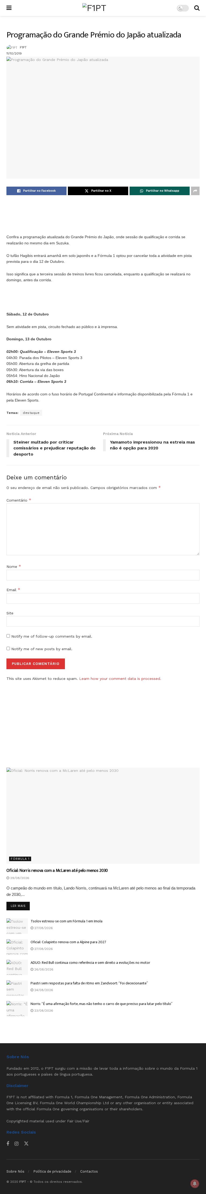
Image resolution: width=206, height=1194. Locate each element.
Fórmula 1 (20, 859)
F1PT (23, 47)
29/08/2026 (19, 878)
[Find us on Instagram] (16, 1144)
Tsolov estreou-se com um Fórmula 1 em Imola (66, 921)
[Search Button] (197, 8)
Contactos (89, 1171)
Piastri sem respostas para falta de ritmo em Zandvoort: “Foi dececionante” (89, 983)
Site (9, 613)
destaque (31, 413)
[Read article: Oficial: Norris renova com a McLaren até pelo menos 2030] (103, 816)
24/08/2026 (43, 990)
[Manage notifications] (194, 1183)
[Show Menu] (9, 8)
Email (13, 590)
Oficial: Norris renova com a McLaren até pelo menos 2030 (57, 870)
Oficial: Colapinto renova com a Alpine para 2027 (68, 942)
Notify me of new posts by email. (41, 649)
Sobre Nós (15, 1171)
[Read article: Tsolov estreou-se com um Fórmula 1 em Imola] (17, 926)
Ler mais (20, 906)
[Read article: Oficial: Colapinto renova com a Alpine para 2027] (17, 946)
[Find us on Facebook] (7, 1144)
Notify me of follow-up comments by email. (51, 636)
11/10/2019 (14, 53)
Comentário (18, 500)
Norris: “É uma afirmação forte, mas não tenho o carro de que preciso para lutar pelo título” (101, 1004)
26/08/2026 (43, 969)
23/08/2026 (43, 1010)
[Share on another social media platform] (195, 191)
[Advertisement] (103, 221)
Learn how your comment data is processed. (120, 678)
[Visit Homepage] (94, 8)
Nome (13, 566)
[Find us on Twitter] (26, 1144)
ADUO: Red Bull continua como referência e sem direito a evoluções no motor (90, 963)
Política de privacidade (52, 1171)
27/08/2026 (43, 928)
